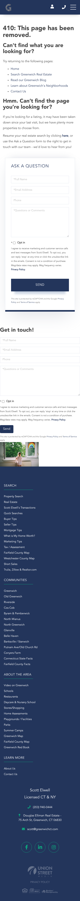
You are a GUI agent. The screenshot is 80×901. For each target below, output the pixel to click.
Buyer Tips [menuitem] (10, 519)
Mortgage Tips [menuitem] (13, 530)
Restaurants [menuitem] (11, 697)
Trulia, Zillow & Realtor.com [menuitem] (20, 570)
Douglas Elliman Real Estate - (40, 818)
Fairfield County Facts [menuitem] (17, 664)
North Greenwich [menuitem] (14, 625)
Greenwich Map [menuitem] (13, 736)
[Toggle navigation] (73, 7)
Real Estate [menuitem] (10, 502)
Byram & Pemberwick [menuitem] (17, 613)
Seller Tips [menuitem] (10, 524)
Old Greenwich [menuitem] (13, 596)
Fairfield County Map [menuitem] (16, 553)
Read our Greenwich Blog (28, 80)
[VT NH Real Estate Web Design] (40, 871)
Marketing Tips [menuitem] (13, 541)
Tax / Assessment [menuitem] (14, 547)
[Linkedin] (40, 847)
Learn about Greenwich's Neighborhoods (39, 85)
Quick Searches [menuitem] (13, 513)
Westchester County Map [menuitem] (19, 558)
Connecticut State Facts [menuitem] (18, 658)
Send (40, 285)
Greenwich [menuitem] (10, 591)
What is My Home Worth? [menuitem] (19, 536)
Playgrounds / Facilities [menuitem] (18, 719)
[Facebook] (26, 847)
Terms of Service (28, 302)
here (65, 135)
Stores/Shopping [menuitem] (14, 708)
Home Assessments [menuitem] (15, 713)
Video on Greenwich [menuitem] (16, 685)
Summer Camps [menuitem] (13, 730)
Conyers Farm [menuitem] (12, 653)
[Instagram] (53, 847)
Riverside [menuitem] (9, 602)
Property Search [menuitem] (13, 496)
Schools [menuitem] (8, 691)
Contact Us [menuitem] (10, 774)
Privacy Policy (18, 269)
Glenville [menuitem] (9, 630)
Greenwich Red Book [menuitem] (16, 747)
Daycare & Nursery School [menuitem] (20, 702)
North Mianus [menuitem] (12, 619)
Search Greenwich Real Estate (31, 74)
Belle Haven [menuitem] (11, 636)
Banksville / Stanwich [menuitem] (16, 642)
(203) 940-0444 (64, 7)
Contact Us (18, 91)
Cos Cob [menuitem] (9, 608)
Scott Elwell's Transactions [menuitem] (19, 508)
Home (15, 69)
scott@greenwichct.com (42, 829)
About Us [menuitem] (9, 768)
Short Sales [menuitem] (10, 564)
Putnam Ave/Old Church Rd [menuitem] (20, 647)
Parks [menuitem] (7, 725)
